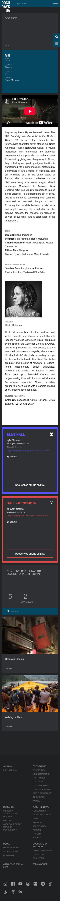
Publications (9, 770)
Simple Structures (42, 793)
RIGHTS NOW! (39, 777)
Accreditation (10, 851)
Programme (39, 766)
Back (7, 45)
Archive (37, 837)
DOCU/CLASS (38, 797)
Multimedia (8, 855)
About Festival (41, 806)
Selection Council (42, 814)
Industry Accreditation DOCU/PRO (10, 813)
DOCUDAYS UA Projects (40, 845)
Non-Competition (41, 774)
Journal (8, 766)
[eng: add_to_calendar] (51, 434)
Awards (36, 800)
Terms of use (40, 864)
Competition (39, 770)
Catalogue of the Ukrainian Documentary (12, 827)
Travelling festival (43, 850)
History (37, 833)
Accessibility (39, 826)
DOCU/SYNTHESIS (41, 785)
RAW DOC (7, 820)
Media (6, 843)
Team (35, 818)
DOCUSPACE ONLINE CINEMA (30, 485)
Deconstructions (42, 789)
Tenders (37, 830)
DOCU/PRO (38, 781)
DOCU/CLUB (38, 854)
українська (21, 3)
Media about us (11, 847)
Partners (37, 822)
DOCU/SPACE (38, 858)
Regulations (39, 810)
